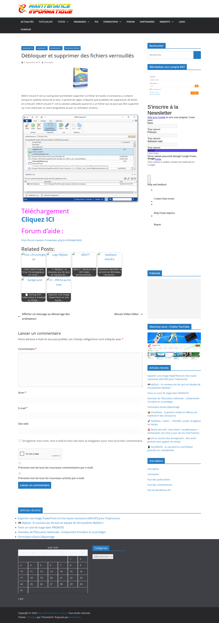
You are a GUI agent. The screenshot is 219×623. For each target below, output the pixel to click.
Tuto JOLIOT (46, 21)
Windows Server (72, 48)
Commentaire (27, 349)
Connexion (153, 474)
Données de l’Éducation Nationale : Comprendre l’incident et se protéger (62, 532)
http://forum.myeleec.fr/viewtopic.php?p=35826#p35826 (51, 240)
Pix (96, 21)
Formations (110, 21)
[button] (67, 22)
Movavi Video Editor (126, 314)
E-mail (23, 408)
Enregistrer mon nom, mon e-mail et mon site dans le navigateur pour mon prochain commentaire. (82, 441)
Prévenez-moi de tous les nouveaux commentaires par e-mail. (55, 467)
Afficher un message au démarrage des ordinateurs (46, 316)
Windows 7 (41, 48)
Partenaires (147, 21)
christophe (49, 62)
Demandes (80, 21)
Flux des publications (158, 479)
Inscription (153, 468)
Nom (22, 392)
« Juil (20, 598)
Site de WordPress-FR (158, 490)
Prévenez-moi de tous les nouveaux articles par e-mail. (51, 478)
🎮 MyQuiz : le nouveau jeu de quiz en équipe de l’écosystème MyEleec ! (61, 523)
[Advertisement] (174, 299)
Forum (131, 21)
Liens (182, 21)
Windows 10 (28, 48)
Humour (26, 29)
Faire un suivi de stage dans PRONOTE (168, 393)
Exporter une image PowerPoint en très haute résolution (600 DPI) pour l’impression (69, 518)
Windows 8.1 (56, 48)
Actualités (27, 21)
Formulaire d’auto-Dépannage (163, 407)
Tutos (61, 21)
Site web (23, 423)
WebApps (165, 21)
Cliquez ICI (37, 219)
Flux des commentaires (159, 484)
